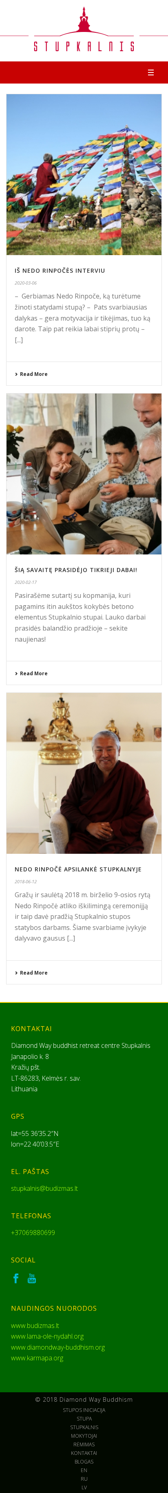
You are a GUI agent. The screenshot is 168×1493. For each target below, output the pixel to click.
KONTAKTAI (84, 1453)
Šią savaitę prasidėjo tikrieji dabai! (76, 570)
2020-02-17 (26, 582)
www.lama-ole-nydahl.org (47, 1336)
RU (84, 1479)
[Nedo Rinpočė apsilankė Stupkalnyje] (84, 773)
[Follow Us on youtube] (32, 1279)
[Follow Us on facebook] (16, 1279)
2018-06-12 (26, 881)
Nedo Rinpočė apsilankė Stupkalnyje (78, 869)
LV (84, 1487)
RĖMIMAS (84, 1444)
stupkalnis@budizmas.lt (44, 1188)
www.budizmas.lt (35, 1325)
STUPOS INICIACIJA (84, 1410)
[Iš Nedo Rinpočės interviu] (84, 174)
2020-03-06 (26, 283)
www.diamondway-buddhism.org (58, 1347)
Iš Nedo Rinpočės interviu (60, 270)
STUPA (84, 1419)
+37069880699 (33, 1232)
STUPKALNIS (84, 1427)
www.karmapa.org (37, 1357)
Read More (34, 374)
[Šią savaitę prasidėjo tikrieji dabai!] (84, 474)
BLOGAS (84, 1462)
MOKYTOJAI (84, 1436)
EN (84, 1470)
